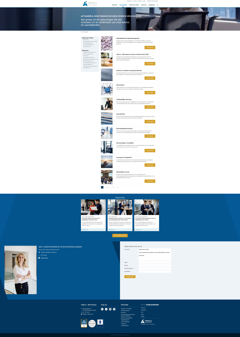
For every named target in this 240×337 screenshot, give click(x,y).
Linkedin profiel (44, 258)
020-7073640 (44, 255)
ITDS (142, 312)
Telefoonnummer (129, 268)
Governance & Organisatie (124, 157)
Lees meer (149, 47)
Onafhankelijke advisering (123, 99)
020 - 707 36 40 (85, 312)
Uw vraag (127, 249)
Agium (142, 314)
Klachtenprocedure (125, 310)
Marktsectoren (134, 5)
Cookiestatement (125, 325)
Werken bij (152, 5)
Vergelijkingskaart (125, 319)
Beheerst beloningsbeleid (126, 317)
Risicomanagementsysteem (124, 128)
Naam (126, 262)
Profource (143, 307)
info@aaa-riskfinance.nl (87, 314)
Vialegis (142, 316)
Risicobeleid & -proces (122, 172)
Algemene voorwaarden (126, 308)
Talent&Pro (143, 310)
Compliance (123, 323)
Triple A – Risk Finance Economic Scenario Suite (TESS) (132, 54)
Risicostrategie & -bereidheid (125, 143)
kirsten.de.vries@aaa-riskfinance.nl (49, 252)
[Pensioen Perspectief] (150, 321)
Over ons (143, 5)
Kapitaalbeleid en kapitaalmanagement (127, 38)
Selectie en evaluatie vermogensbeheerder (129, 70)
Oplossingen (123, 5)
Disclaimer (123, 312)
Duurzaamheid (120, 114)
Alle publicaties (120, 235)
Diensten (114, 5)
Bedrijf (126, 265)
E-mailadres (127, 271)
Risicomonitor (120, 85)
